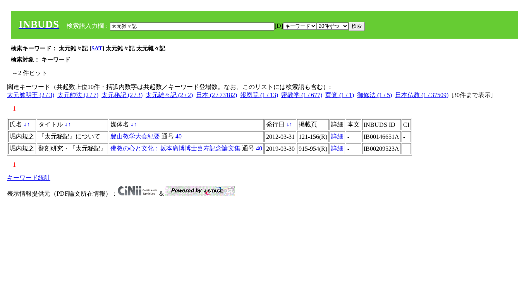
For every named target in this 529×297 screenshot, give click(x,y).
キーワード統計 (28, 177)
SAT (96, 48)
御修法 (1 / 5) (374, 95)
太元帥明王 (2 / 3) (30, 95)
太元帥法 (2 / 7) (77, 95)
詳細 (337, 136)
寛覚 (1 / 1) (339, 95)
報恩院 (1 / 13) (259, 95)
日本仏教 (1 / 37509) (421, 95)
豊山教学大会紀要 (135, 136)
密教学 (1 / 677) (301, 95)
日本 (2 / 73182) (216, 95)
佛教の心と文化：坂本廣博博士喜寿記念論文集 (175, 148)
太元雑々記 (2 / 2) (169, 95)
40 (178, 136)
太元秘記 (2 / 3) (122, 95)
